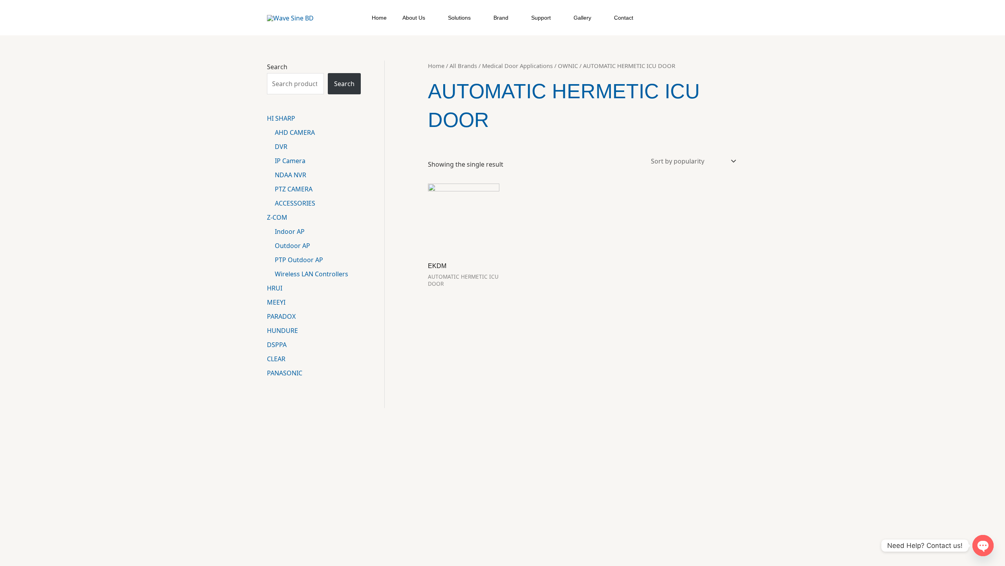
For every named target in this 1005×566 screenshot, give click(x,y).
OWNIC (568, 66)
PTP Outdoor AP (299, 259)
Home (379, 18)
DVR (281, 146)
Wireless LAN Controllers (311, 274)
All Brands (463, 66)
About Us (413, 18)
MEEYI (276, 302)
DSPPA (277, 344)
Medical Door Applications (517, 66)
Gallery (582, 18)
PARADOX (281, 316)
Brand (500, 18)
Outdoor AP (292, 245)
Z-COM (277, 217)
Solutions (459, 18)
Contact (623, 18)
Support (541, 18)
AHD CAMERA (295, 132)
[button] (734, 17)
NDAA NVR (290, 175)
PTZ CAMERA (293, 189)
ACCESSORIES (295, 203)
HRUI (274, 288)
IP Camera (290, 160)
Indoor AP (290, 231)
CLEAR (276, 359)
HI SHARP (281, 118)
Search (277, 66)
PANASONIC (284, 373)
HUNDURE (282, 330)
